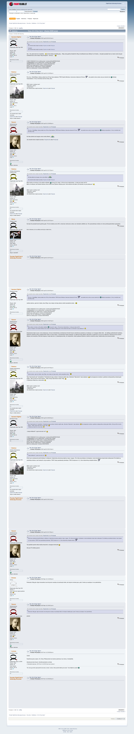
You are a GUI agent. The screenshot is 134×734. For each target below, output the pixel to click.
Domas (13, 578)
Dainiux (13, 72)
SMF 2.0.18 (60, 728)
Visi (17, 28)
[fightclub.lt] (10, 164)
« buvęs (118, 26)
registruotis (29, 9)
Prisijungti (53, 41)
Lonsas (13, 651)
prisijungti (23, 9)
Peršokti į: (113, 718)
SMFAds (64, 730)
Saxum (13, 122)
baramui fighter (16, 37)
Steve (13, 219)
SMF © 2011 (66, 728)
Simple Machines (73, 728)
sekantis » (123, 26)
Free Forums (70, 730)
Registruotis (46, 41)
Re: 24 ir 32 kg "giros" (35, 36)
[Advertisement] (75, 273)
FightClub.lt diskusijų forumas (113, 3)
